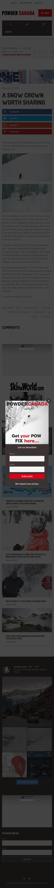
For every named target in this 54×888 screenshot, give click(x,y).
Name (12, 454)
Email (12, 464)
